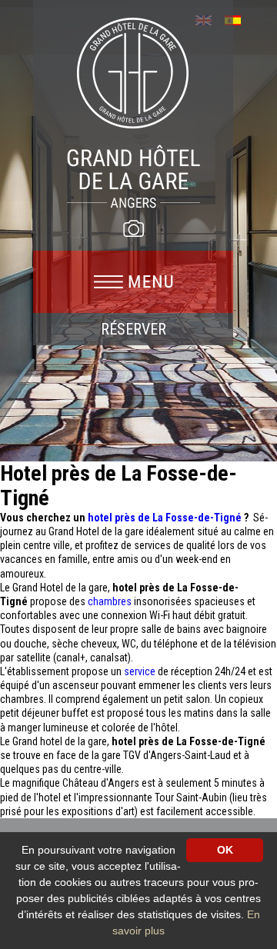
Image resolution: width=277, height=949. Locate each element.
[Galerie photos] (133, 228)
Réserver (133, 329)
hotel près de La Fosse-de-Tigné (166, 517)
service (141, 671)
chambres (111, 601)
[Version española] (238, 19)
